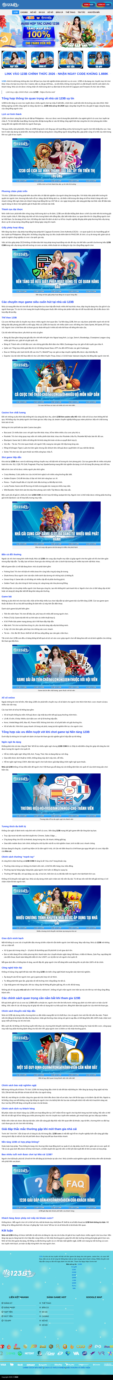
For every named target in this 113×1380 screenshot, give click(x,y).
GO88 (74, 1272)
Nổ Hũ (33, 12)
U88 (74, 1288)
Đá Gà (42, 12)
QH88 (74, 1277)
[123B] (11, 5)
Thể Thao (70, 12)
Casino (24, 12)
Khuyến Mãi (94, 12)
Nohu (74, 1286)
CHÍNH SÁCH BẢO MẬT (33, 1368)
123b (41, 1256)
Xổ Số (50, 12)
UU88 (80, 1264)
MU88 (74, 1275)
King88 (74, 1267)
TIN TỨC (81, 12)
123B (15, 12)
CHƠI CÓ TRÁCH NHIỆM (54, 1368)
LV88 (74, 1280)
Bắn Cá (59, 12)
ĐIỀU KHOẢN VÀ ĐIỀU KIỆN (78, 1368)
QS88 (74, 1283)
